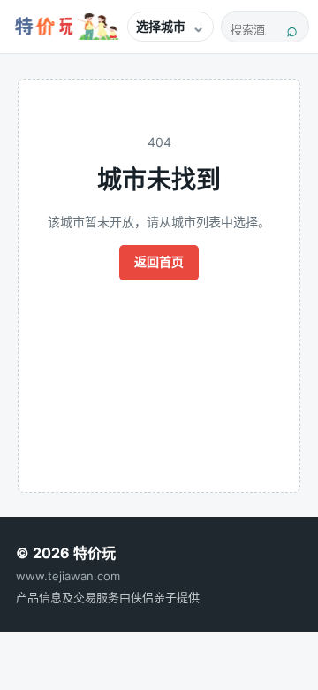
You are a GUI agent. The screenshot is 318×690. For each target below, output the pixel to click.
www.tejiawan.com (68, 576)
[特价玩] (64, 26)
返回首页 (159, 261)
